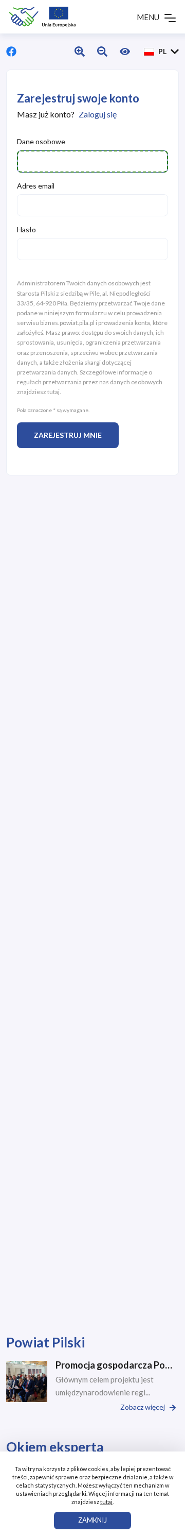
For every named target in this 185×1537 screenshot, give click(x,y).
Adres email (35, 185)
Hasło (26, 229)
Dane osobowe (41, 141)
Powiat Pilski (45, 1342)
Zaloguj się (98, 114)
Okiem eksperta (55, 1447)
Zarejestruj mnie (68, 435)
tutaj (53, 392)
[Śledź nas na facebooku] (11, 51)
